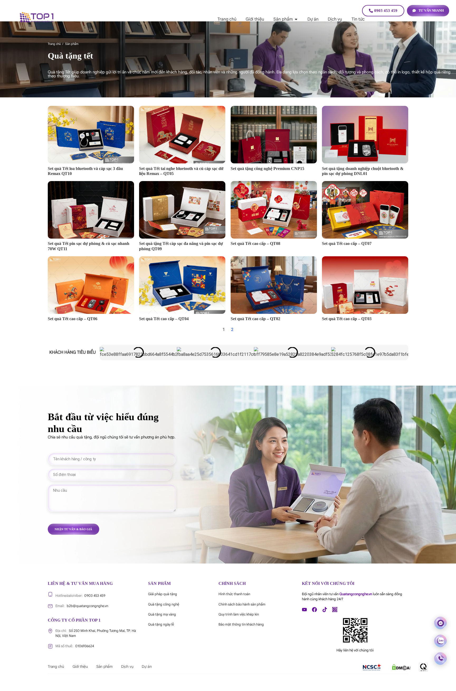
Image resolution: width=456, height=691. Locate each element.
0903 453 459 (80, 596)
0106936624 (74, 646)
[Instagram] (334, 609)
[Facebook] (314, 609)
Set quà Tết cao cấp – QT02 (255, 318)
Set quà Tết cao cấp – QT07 (347, 243)
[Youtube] (304, 609)
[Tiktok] (324, 609)
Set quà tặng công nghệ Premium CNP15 (267, 168)
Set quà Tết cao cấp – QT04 (164, 318)
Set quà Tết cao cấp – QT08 (255, 243)
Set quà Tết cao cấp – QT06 (72, 318)
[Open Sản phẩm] (296, 19)
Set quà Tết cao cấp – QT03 (347, 318)
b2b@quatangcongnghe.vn (81, 606)
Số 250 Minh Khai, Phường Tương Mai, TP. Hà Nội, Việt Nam (95, 633)
